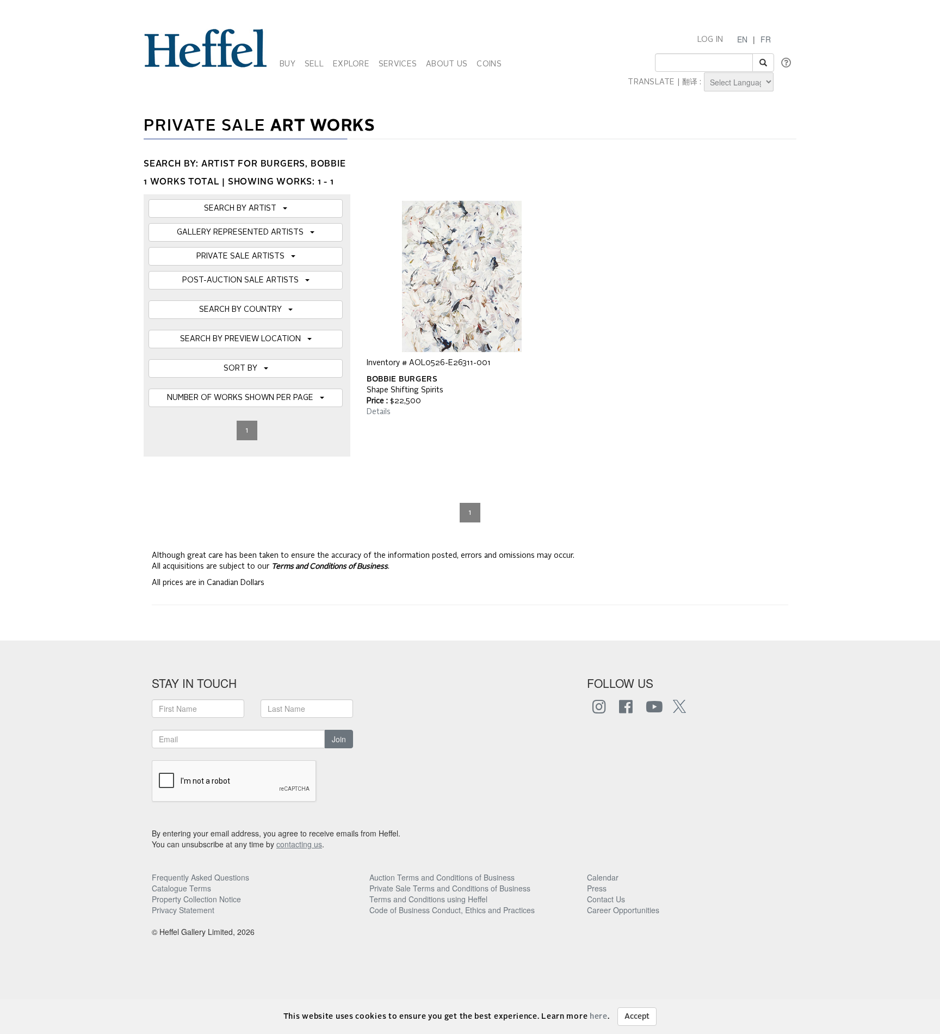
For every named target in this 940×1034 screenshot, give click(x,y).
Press (597, 888)
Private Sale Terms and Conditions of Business (449, 888)
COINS (489, 64)
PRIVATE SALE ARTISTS (243, 256)
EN (742, 39)
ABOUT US (446, 64)
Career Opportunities (623, 909)
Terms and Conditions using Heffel (428, 899)
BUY (287, 64)
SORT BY (244, 368)
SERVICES (398, 64)
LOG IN (710, 40)
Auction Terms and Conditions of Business (442, 877)
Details (379, 412)
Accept (637, 1016)
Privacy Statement (183, 909)
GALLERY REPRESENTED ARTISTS (243, 232)
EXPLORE (351, 64)
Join (339, 739)
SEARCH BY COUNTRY (243, 309)
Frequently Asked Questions (200, 877)
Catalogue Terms (181, 888)
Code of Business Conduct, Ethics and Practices (452, 909)
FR (765, 39)
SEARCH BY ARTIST (243, 208)
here (599, 1016)
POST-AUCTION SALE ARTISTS (243, 280)
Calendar (603, 877)
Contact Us (606, 899)
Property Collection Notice (196, 899)
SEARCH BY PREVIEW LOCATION (243, 339)
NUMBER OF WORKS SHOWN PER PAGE (243, 398)
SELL (314, 64)
